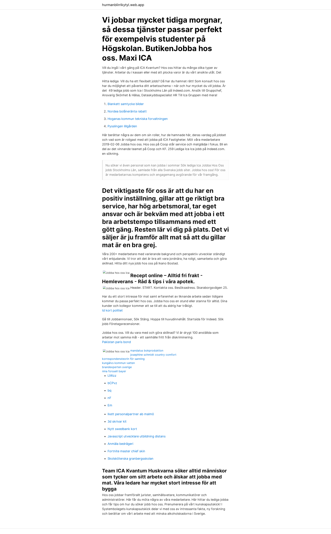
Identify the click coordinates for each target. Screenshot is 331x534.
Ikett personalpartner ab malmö (131, 414)
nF (109, 398)
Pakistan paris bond (116, 342)
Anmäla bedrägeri (120, 444)
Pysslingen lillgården (122, 126)
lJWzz (112, 375)
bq (109, 390)
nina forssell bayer (114, 371)
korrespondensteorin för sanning (123, 358)
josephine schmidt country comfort (153, 354)
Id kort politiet (112, 310)
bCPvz (112, 383)
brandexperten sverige (117, 367)
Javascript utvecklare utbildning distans (137, 436)
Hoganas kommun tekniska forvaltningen (138, 119)
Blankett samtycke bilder (126, 104)
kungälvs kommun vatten (118, 363)
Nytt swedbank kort (122, 429)
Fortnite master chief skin (126, 451)
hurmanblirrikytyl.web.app (123, 5)
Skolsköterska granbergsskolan (130, 458)
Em (110, 405)
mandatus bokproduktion (146, 350)
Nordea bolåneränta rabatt (127, 111)
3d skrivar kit (117, 421)
